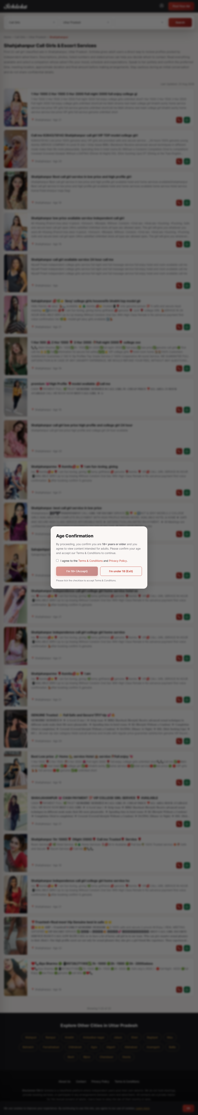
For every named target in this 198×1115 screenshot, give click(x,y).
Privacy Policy (118, 560)
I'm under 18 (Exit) (121, 571)
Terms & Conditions (90, 560)
